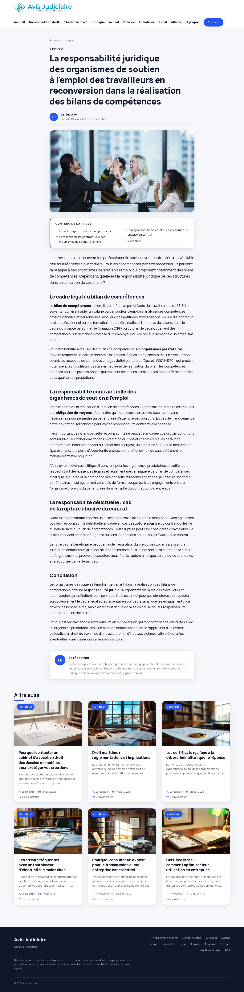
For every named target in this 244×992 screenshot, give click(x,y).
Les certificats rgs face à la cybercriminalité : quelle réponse (195, 755)
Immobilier (146, 22)
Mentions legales (210, 950)
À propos (192, 22)
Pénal (163, 22)
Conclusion (135, 240)
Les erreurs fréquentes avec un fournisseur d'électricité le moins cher (41, 864)
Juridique (98, 22)
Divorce (129, 22)
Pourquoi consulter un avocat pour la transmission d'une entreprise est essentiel (118, 864)
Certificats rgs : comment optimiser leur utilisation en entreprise (188, 864)
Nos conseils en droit (44, 22)
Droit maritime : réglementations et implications (121, 755)
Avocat (114, 22)
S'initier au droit (75, 22)
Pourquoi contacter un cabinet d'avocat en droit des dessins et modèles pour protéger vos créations (43, 760)
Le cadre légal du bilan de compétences (85, 231)
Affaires (176, 22)
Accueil (19, 22)
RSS (227, 950)
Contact (213, 22)
